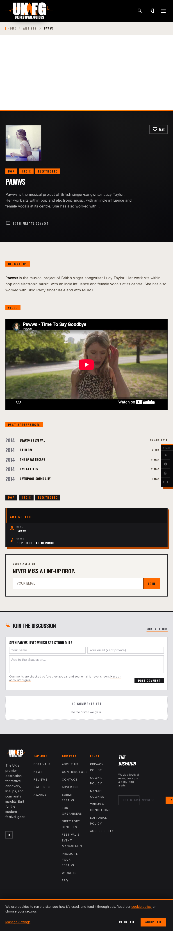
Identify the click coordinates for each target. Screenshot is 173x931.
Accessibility (102, 831)
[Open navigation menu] (163, 11)
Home (12, 28)
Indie (26, 171)
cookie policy (141, 906)
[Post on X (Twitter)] (165, 455)
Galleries (42, 787)
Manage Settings (17, 922)
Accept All (153, 922)
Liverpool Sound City (35, 478)
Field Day (26, 449)
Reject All (126, 922)
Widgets (69, 873)
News (38, 772)
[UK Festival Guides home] (15, 754)
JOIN (151, 583)
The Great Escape (32, 459)
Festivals (42, 764)
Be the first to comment (26, 223)
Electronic (48, 171)
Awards (40, 794)
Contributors (75, 772)
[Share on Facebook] (165, 464)
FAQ (65, 880)
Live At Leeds (29, 468)
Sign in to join (157, 629)
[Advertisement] (86, 76)
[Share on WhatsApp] (165, 473)
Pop (11, 171)
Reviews (40, 779)
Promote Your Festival (70, 859)
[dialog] (86, 915)
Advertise (71, 787)
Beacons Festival (32, 440)
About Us (70, 764)
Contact (70, 779)
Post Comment (149, 680)
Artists (30, 28)
